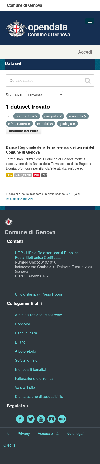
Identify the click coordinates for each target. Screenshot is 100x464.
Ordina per (14, 94)
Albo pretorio (25, 351)
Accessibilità (48, 433)
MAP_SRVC (23, 175)
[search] (88, 80)
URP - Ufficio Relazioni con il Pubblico (47, 252)
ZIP (44, 175)
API (71, 194)
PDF (37, 175)
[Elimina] (36, 116)
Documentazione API (19, 198)
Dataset (13, 63)
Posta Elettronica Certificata (38, 257)
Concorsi (22, 324)
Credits (9, 445)
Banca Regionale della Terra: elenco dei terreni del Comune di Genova (50, 149)
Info (6, 433)
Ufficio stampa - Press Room (38, 294)
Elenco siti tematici (30, 369)
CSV (10, 175)
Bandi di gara (26, 333)
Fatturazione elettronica (34, 378)
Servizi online (26, 360)
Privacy (23, 433)
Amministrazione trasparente (38, 314)
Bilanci (20, 342)
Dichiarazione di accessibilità (39, 396)
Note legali (75, 433)
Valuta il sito (25, 387)
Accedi (85, 52)
